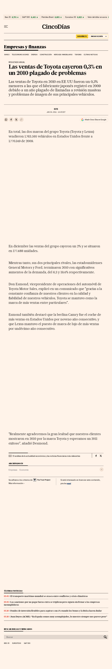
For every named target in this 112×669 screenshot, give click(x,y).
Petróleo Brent (48, 17)
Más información (16, 483)
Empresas (13, 470)
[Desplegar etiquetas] (102, 469)
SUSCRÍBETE (82, 36)
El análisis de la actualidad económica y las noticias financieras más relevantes (46, 456)
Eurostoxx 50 (70, 17)
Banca (7, 55)
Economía (24, 470)
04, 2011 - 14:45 (56, 112)
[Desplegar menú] (6, 27)
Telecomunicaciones (20, 55)
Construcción (46, 55)
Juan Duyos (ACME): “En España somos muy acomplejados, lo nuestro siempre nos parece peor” (58, 616)
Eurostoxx (16, 643)
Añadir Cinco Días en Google (95, 120)
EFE (56, 109)
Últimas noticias (91, 55)
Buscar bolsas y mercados (18, 629)
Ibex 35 (8, 17)
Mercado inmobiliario (63, 55)
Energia (34, 55)
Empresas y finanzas (25, 47)
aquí (69, 483)
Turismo (78, 55)
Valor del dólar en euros (97, 17)
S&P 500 (26, 17)
